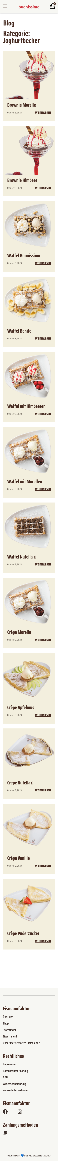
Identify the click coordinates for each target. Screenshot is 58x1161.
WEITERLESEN (43, 112)
